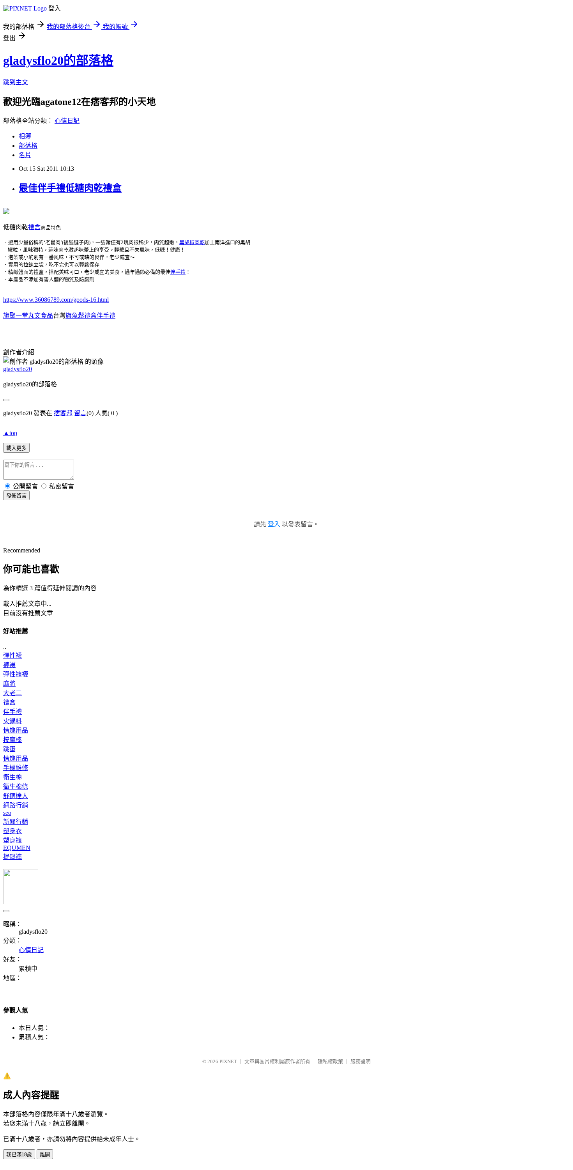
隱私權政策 (330, 1061)
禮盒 (34, 227)
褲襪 (9, 665)
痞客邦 (63, 413)
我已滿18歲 (19, 1155)
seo (7, 812)
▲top (10, 433)
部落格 (28, 145)
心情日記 (67, 120)
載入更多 (16, 448)
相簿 (25, 136)
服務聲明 (360, 1061)
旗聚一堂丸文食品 (28, 315)
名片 (25, 155)
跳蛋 (9, 749)
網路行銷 (15, 805)
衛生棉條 (15, 786)
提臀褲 (12, 856)
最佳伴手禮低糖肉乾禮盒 (70, 188)
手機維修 (15, 768)
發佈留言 (16, 496)
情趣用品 (15, 730)
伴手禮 (178, 272)
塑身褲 (12, 840)
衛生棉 (12, 777)
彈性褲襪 (15, 674)
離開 (45, 1155)
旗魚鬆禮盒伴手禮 (90, 315)
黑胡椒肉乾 (192, 242)
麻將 (9, 683)
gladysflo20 (17, 369)
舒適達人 (15, 796)
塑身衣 (12, 831)
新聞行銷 (15, 821)
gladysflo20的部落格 (58, 60)
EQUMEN (16, 847)
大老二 (12, 693)
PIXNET (228, 1061)
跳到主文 (15, 82)
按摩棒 (12, 739)
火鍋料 (12, 721)
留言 (80, 413)
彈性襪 (12, 655)
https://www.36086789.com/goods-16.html (56, 299)
